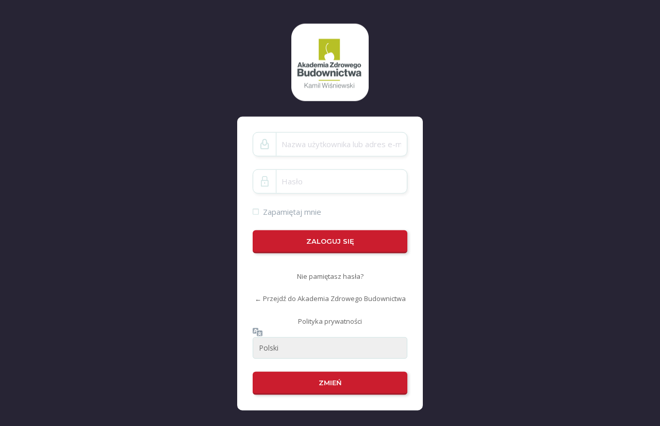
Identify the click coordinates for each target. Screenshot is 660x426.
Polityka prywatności (330, 321)
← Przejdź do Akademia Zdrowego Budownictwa (330, 298)
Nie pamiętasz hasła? (330, 276)
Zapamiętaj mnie (292, 211)
